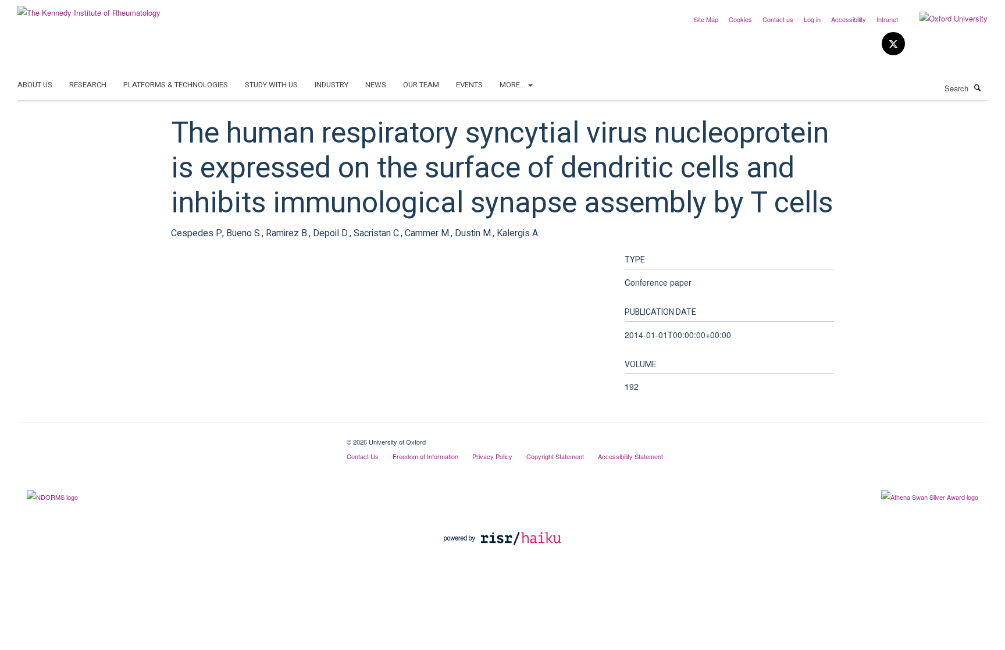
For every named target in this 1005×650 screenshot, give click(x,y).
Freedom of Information (425, 456)
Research (87, 84)
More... (513, 84)
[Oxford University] (945, 19)
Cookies (740, 19)
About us (34, 84)
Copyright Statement (555, 456)
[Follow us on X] (893, 43)
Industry (331, 84)
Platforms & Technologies (175, 84)
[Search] (977, 87)
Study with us (271, 84)
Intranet (887, 19)
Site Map (706, 19)
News (375, 84)
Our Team (421, 84)
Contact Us (363, 456)
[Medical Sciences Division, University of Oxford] (173, 438)
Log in (812, 19)
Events (469, 84)
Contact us (777, 19)
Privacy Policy (492, 456)
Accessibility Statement (630, 456)
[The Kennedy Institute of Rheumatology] (89, 8)
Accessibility (848, 19)
